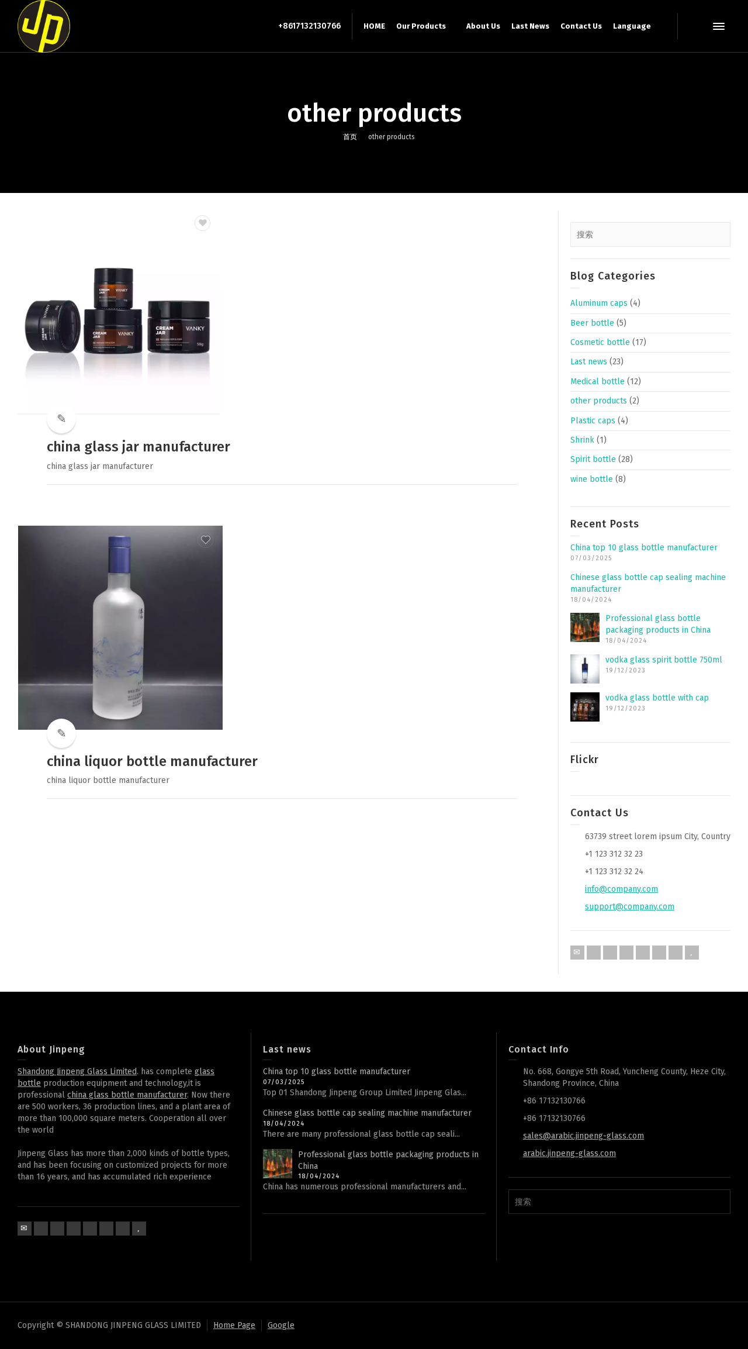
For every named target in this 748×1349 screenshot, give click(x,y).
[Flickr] (626, 953)
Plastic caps (592, 421)
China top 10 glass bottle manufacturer (644, 548)
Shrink (582, 440)
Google (281, 1325)
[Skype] (676, 953)
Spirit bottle (593, 459)
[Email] (577, 953)
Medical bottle (597, 382)
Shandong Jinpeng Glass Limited (77, 1072)
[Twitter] (594, 953)
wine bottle (591, 479)
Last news (588, 362)
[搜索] (695, 26)
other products (598, 401)
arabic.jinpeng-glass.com (569, 1153)
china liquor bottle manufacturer (152, 761)
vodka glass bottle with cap (657, 698)
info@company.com (621, 889)
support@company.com (629, 907)
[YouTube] (692, 953)
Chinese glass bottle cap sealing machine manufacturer (367, 1113)
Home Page (234, 1325)
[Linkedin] (659, 953)
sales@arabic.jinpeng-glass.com (583, 1136)
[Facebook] (610, 953)
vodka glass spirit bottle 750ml (663, 660)
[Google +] (643, 953)
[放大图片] (120, 313)
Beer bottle (592, 323)
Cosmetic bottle (600, 342)
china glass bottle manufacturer (127, 1095)
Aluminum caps (599, 303)
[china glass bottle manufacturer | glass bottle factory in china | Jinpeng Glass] (44, 26)
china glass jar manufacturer (138, 447)
